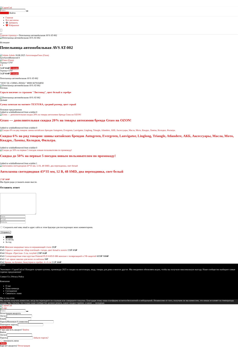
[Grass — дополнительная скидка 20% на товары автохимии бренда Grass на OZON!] (40, 114)
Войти (3, 343)
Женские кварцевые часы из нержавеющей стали (28, 247)
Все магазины (12, 20)
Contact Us (5, 276)
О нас (8, 286)
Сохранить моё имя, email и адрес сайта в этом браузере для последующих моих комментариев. (48, 227)
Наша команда (12, 288)
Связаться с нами (14, 293)
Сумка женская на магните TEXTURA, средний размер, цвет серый (38, 104)
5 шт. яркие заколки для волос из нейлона (24, 259)
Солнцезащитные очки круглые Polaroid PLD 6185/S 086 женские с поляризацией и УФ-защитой (50, 256)
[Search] (1, 33)
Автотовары (31, 55)
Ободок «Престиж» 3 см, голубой (21, 253)
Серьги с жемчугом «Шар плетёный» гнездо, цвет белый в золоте (36, 250)
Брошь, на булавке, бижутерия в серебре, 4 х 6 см (28, 262)
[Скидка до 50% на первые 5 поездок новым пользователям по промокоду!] (36, 150)
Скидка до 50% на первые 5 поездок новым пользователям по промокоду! (58, 156)
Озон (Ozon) (43, 55)
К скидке (14, 68)
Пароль (14, 321)
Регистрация (6, 327)
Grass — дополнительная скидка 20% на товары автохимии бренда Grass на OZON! (65, 120)
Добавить (4, 13)
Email (2, 319)
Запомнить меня (11, 341)
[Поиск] (27, 311)
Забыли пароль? (40, 338)
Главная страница (8, 35)
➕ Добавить (12, 23)
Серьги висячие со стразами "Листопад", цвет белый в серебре (35, 92)
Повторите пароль (8, 324)
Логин (3, 316)
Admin (11, 55)
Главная (9, 17)
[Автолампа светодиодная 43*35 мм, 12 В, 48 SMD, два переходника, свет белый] (39, 166)
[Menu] (1, 30)
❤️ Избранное (12, 25)
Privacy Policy (17, 276)
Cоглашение (11, 291)
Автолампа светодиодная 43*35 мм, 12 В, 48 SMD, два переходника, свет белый (61, 171)
